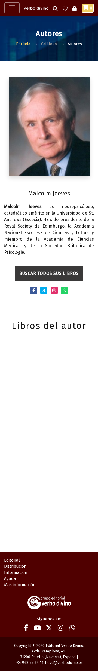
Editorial (12, 560)
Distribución (15, 566)
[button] (55, 8)
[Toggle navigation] (12, 7)
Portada (23, 44)
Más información (20, 584)
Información (15, 572)
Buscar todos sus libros (49, 273)
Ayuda (10, 578)
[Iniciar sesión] (74, 8)
